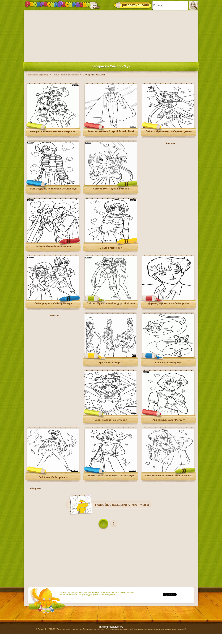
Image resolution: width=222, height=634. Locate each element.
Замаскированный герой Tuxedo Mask (110, 131)
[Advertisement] (111, 35)
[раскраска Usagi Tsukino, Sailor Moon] (110, 414)
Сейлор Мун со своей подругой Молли (111, 303)
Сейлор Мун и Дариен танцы (53, 246)
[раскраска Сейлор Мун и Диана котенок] (111, 184)
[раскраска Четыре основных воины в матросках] (53, 127)
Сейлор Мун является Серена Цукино (169, 131)
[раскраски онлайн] (62, 5)
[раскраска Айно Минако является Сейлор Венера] (168, 471)
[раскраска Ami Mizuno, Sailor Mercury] (168, 414)
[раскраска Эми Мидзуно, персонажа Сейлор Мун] (53, 184)
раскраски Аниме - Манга (130, 504)
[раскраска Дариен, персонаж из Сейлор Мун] (168, 299)
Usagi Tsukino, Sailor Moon (111, 419)
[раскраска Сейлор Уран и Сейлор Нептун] (53, 299)
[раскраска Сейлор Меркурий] (111, 242)
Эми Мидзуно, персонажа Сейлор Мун (53, 188)
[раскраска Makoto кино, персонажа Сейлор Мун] (111, 471)
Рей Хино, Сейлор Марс (53, 477)
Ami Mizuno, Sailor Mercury (168, 419)
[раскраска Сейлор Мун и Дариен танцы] (53, 242)
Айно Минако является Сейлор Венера (169, 475)
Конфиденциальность (111, 627)
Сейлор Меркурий (111, 247)
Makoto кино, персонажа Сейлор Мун (111, 475)
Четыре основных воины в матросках (53, 131)
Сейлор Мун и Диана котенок (111, 188)
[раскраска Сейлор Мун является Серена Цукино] (168, 127)
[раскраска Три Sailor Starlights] (110, 356)
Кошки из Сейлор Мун (168, 362)
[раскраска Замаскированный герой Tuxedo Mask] (111, 127)
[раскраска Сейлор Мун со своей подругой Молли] (111, 299)
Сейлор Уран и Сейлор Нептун (53, 303)
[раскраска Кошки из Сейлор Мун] (168, 356)
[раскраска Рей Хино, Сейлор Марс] (53, 471)
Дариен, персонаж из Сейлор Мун (168, 303)
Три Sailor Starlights (111, 362)
